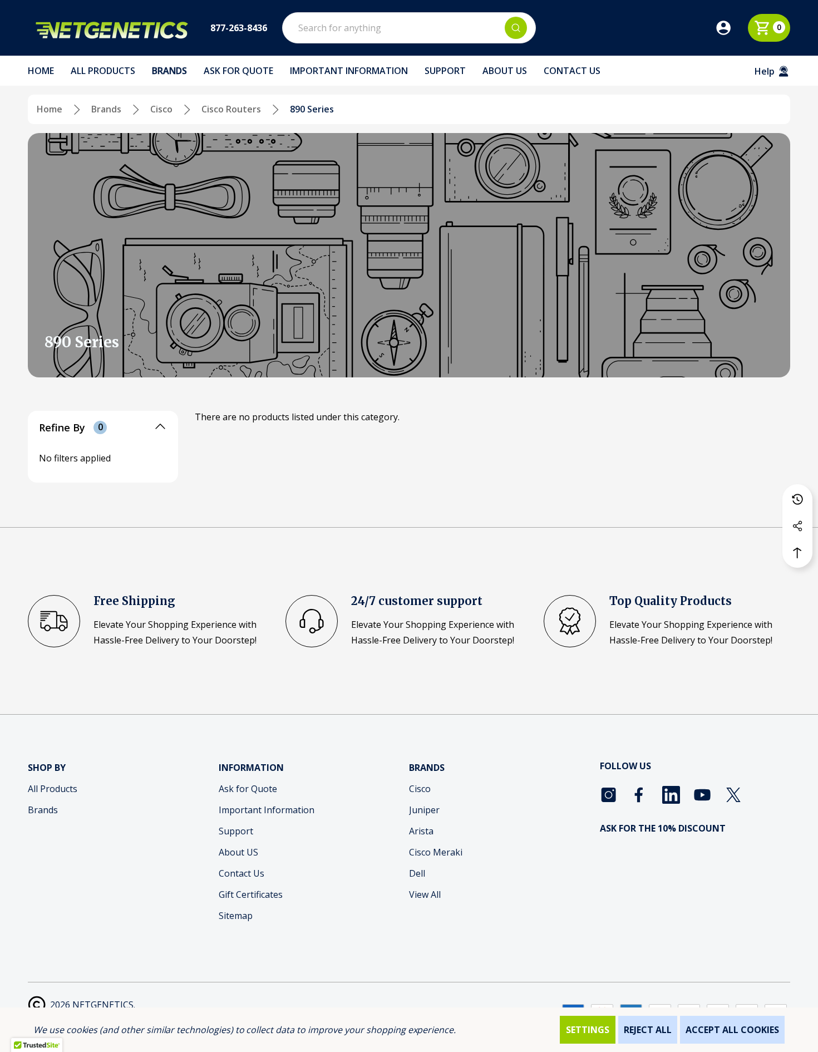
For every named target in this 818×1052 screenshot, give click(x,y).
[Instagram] (609, 795)
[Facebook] (640, 795)
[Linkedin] (671, 795)
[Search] (516, 28)
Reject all (648, 1030)
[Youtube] (702, 795)
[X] (733, 795)
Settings (587, 1030)
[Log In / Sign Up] (731, 28)
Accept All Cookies (732, 1030)
